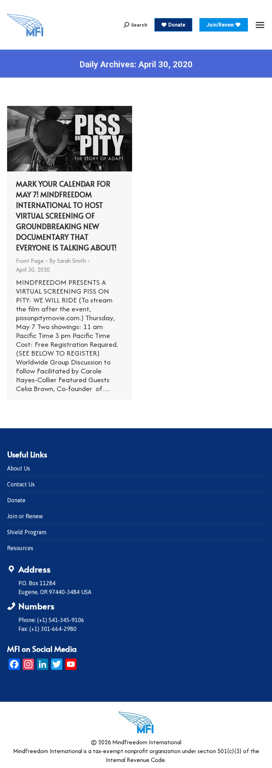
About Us (18, 468)
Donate (16, 500)
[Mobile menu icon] (260, 25)
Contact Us (21, 484)
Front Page (30, 260)
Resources (20, 548)
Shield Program (26, 532)
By (67, 260)
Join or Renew (25, 516)
